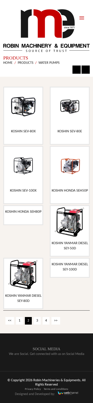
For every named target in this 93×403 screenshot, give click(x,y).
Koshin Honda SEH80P (23, 212)
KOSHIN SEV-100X (23, 190)
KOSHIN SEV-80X (23, 131)
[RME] (46, 30)
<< (9, 320)
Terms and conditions (56, 389)
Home (8, 63)
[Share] (86, 70)
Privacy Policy (33, 389)
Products (25, 63)
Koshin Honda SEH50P (70, 190)
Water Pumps (48, 63)
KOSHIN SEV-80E (70, 131)
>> (56, 320)
